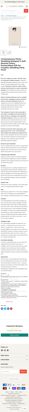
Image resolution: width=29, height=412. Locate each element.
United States (13, 379)
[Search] (26, 11)
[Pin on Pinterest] (11, 308)
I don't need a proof (7, 281)
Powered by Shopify (14, 409)
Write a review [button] (14, 335)
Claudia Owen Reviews (13, 393)
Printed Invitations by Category (8, 395)
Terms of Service (14, 405)
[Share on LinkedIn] (8, 308)
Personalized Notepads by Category (13, 400)
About (7, 392)
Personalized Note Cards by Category (14, 398)
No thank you (12, 289)
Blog (20, 392)
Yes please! (5, 289)
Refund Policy (21, 403)
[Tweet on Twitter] (5, 308)
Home (2, 15)
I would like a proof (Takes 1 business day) (14, 281)
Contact (12, 392)
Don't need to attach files (20, 296)
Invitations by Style (21, 395)
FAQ (17, 392)
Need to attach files (7, 296)
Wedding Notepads (11, 15)
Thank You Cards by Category (9, 403)
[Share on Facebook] (2, 308)
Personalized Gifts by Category (13, 402)
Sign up (23, 371)
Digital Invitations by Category (13, 397)
